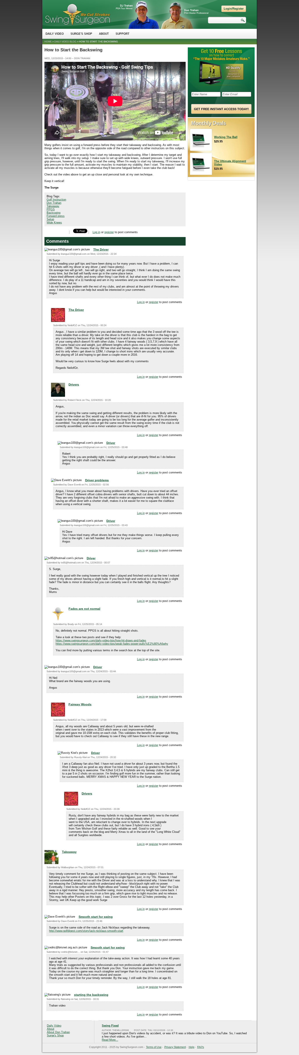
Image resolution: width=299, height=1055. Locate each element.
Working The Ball (225, 137)
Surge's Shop (81, 33)
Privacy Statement (175, 1047)
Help (191, 1047)
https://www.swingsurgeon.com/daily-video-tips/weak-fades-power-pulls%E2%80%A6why (112, 643)
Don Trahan (54, 202)
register (109, 232)
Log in (96, 232)
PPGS (51, 209)
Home (48, 41)
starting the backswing (91, 994)
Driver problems (97, 480)
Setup (50, 219)
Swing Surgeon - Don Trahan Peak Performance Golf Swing (77, 14)
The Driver (101, 249)
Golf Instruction (56, 199)
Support (122, 33)
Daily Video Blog (65, 41)
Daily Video (55, 33)
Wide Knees (54, 222)
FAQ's (200, 1047)
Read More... (110, 1039)
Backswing (53, 212)
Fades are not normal (84, 608)
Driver (110, 443)
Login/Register (234, 8)
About (104, 33)
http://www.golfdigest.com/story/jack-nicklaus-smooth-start (86, 930)
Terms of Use (154, 1047)
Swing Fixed (110, 1025)
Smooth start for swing (96, 916)
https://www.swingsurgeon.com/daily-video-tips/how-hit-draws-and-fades (101, 640)
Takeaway (53, 206)
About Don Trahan (58, 1032)
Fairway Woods (80, 704)
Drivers (74, 384)
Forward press (56, 216)
